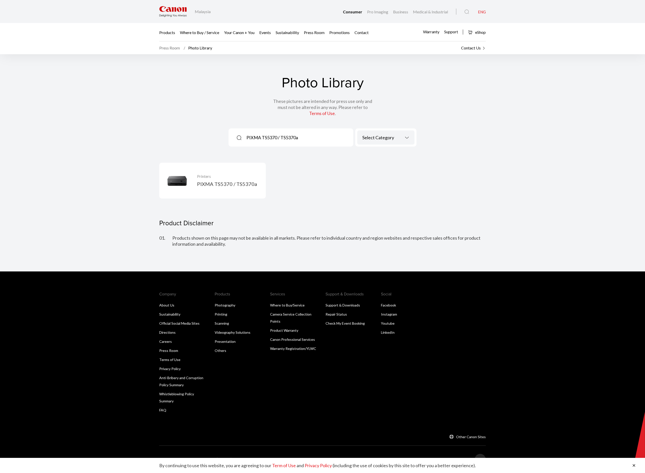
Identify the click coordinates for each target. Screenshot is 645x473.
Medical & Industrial (430, 11)
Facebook (388, 305)
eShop (480, 32)
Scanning (222, 323)
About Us (166, 305)
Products (167, 32)
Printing (221, 314)
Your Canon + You (239, 32)
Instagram (389, 314)
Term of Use (284, 465)
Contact (361, 32)
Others (220, 350)
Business (401, 11)
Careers (165, 341)
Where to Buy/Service (287, 305)
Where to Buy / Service (199, 32)
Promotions (339, 32)
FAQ (162, 410)
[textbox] (385, 137)
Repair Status (336, 314)
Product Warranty (284, 330)
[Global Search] (466, 11)
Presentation (225, 341)
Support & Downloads (343, 305)
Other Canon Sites (471, 437)
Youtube (388, 323)
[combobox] (385, 137)
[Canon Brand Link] (173, 11)
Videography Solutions (232, 332)
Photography (225, 305)
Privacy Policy (170, 369)
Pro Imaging (378, 11)
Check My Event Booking (345, 323)
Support (451, 31)
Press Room (314, 32)
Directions (167, 332)
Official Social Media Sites (179, 323)
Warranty (431, 31)
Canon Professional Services (292, 339)
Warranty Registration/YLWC (293, 348)
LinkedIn (388, 332)
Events (265, 32)
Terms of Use (322, 113)
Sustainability (287, 32)
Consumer (353, 11)
